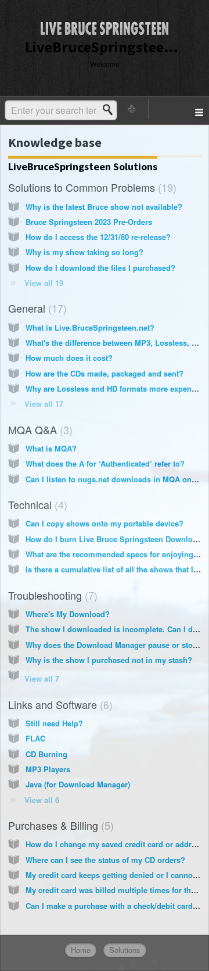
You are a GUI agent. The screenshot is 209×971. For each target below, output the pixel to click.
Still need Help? (54, 723)
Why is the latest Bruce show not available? (104, 206)
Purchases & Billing (59, 825)
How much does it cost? (69, 357)
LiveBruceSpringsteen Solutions (82, 166)
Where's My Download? (68, 613)
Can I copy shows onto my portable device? (104, 523)
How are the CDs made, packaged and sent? (104, 373)
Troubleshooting (51, 595)
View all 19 (43, 282)
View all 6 (41, 799)
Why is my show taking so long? (84, 251)
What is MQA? (51, 448)
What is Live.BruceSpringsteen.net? (90, 327)
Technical (36, 504)
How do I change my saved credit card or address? (117, 844)
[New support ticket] (132, 109)
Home (81, 949)
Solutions (124, 949)
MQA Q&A (38, 429)
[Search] (111, 110)
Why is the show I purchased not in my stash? (109, 659)
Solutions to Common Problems (90, 187)
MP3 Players (48, 769)
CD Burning (46, 753)
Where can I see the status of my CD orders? (105, 859)
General (35, 308)
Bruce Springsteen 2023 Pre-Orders (89, 221)
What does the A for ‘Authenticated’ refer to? (105, 463)
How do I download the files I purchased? (100, 267)
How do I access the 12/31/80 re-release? (98, 236)
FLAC (35, 738)
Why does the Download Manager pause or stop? (114, 644)
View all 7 (41, 678)
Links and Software (58, 704)
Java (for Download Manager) (78, 784)
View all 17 (43, 403)
